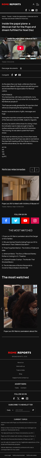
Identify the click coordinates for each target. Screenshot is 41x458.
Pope (14, 207)
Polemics (9, 207)
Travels (9, 16)
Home (4, 16)
